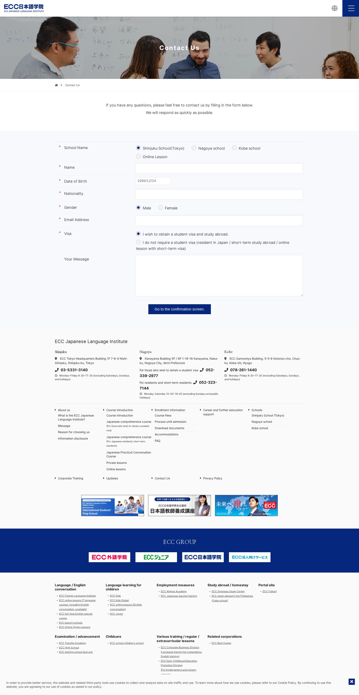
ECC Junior (116, 613)
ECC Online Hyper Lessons (74, 627)
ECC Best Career (221, 643)
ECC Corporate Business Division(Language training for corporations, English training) (181, 652)
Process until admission (170, 421)
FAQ (157, 440)
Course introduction (119, 410)
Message (64, 426)
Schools (257, 410)
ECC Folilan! (270, 591)
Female (171, 208)
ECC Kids (115, 595)
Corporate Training (70, 478)
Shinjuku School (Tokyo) (268, 415)
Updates (112, 478)
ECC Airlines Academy (174, 591)
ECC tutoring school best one (76, 651)
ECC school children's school (127, 643)
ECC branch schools (70, 622)
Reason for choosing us (74, 432)
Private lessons (116, 462)
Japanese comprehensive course (128, 426)
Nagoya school (211, 148)
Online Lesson (155, 157)
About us (64, 410)
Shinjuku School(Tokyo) (163, 148)
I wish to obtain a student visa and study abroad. (186, 234)
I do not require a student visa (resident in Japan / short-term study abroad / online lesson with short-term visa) (212, 245)
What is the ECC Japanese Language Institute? (76, 417)
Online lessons (116, 469)
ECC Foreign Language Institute (77, 595)
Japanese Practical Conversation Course (128, 454)
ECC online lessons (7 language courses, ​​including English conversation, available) (77, 605)
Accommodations (166, 434)
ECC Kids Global (119, 600)
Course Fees (163, 415)
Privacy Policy (212, 478)
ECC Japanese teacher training (179, 595)
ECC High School (69, 647)
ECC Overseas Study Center (228, 591)
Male (147, 208)
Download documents (169, 428)
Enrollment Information (170, 410)
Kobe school (249, 148)
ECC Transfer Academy (72, 643)
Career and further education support (223, 412)
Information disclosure (73, 438)
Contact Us (162, 478)
